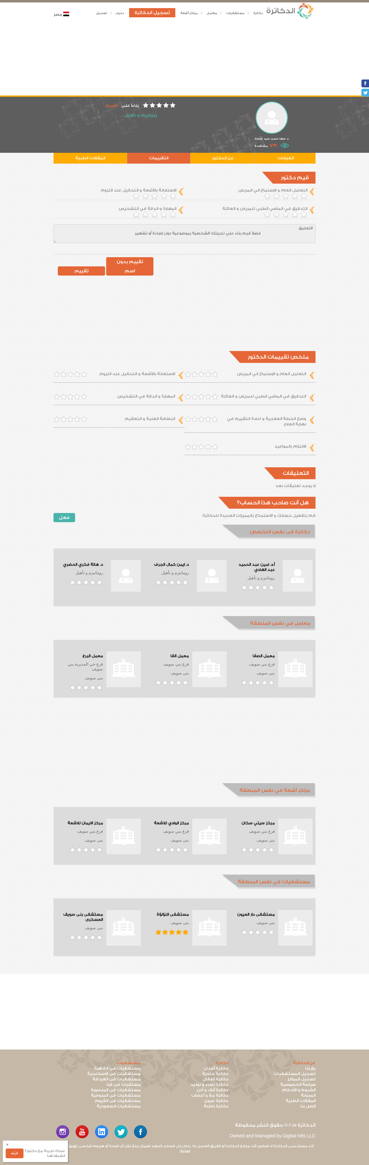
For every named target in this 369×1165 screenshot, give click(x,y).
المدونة (308, 1095)
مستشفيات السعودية (119, 1106)
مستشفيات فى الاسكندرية (114, 1073)
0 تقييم (113, 105)
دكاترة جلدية (215, 1073)
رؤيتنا (310, 1068)
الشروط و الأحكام (299, 1090)
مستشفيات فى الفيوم (118, 1100)
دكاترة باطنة (216, 1106)
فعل (64, 517)
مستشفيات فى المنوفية (116, 1095)
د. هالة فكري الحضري (83, 564)
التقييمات (158, 158)
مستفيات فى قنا (123, 1084)
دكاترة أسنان (216, 1068)
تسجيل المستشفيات (295, 1073)
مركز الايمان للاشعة (85, 823)
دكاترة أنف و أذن (212, 1090)
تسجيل (101, 13)
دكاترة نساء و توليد (209, 1084)
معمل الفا (179, 656)
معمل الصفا (264, 656)
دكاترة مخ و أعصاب (209, 1095)
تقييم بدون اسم (130, 266)
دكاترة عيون (216, 1100)
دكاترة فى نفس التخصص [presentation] (280, 532)
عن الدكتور (223, 158)
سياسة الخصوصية (298, 1084)
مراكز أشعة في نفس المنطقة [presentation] (275, 790)
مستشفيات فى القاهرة (117, 1068)
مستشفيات (235, 13)
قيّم (14, 1153)
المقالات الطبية (90, 158)
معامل (212, 13)
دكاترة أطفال (215, 1079)
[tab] (269, 532)
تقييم (82, 270)
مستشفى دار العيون (256, 914)
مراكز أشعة (189, 13)
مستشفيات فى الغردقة (117, 1079)
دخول (119, 13)
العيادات (286, 158)
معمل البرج (92, 656)
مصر (57, 14)
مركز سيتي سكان (258, 823)
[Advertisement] (184, 57)
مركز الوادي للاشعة (171, 823)
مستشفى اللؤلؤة (173, 914)
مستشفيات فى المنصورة (116, 1090)
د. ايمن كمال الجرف (171, 564)
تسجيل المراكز (301, 1079)
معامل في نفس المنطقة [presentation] (280, 623)
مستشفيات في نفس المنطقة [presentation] (274, 882)
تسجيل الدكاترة (152, 12)
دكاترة (258, 13)
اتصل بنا (308, 1106)
